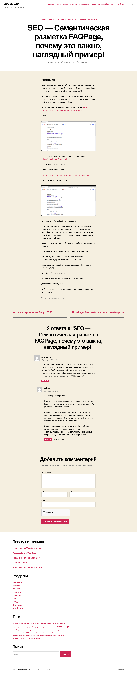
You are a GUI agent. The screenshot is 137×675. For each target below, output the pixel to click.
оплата (60, 633)
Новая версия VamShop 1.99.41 (27, 548)
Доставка (17, 585)
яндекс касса (37, 638)
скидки (54, 635)
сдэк (34, 635)
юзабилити (23, 638)
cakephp (43, 623)
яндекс (30, 638)
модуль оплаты (61, 630)
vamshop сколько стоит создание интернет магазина (65, 108)
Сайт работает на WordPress (43, 669)
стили (59, 635)
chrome (49, 623)
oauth (23, 627)
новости (26, 632)
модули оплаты (51, 630)
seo (45, 298)
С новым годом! (20, 562)
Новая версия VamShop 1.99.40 (27, 567)
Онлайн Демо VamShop (100, 4)
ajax (25, 623)
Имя (43, 491)
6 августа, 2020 (69, 62)
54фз (16, 623)
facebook (57, 623)
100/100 (21, 623)
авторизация (31, 630)
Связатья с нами (117, 7)
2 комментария (84, 62)
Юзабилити (92, 19)
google (62, 623)
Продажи (82, 19)
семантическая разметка (55, 298)
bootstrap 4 (36, 623)
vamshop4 (24, 630)
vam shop (44, 19)
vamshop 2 (16, 630)
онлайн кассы (53, 633)
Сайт (43, 500)
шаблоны (15, 638)
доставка (43, 630)
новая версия (17, 633)
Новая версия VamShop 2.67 (26, 557)
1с (13, 623)
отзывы (65, 633)
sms (54, 627)
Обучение (72, 19)
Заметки (52, 19)
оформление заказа (17, 635)
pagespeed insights (40, 627)
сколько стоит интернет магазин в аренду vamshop (65, 174)
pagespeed (29, 627)
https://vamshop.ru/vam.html (54, 159)
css (53, 623)
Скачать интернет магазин (79, 4)
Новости (62, 19)
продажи (29, 635)
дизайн (38, 630)
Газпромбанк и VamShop (24, 552)
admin (57, 62)
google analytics (17, 627)
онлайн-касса (44, 633)
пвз (24, 635)
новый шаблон (35, 633)
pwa (48, 627)
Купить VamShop (117, 4)
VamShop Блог (11, 4)
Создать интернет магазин (58, 4)
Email (71, 491)
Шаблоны (17, 604)
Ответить (45, 381)
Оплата (16, 598)
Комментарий (46, 472)
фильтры (64, 635)
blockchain (29, 623)
